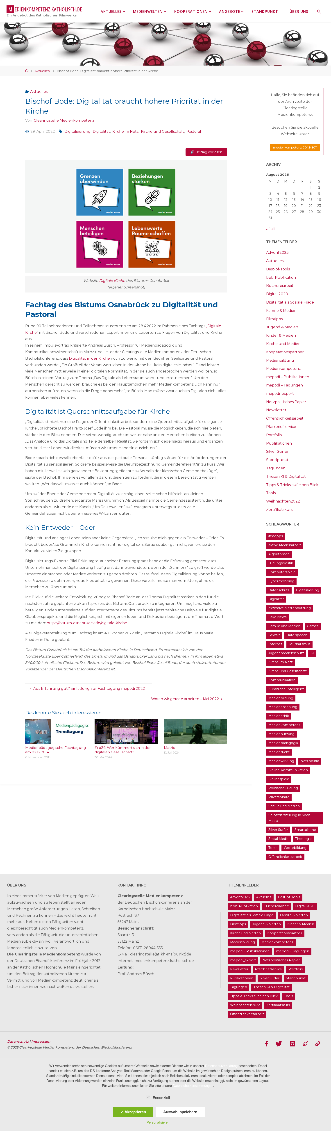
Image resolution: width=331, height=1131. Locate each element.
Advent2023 (277, 252)
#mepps (275, 536)
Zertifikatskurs (279, 509)
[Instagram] (292, 1044)
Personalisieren (158, 1122)
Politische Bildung (283, 788)
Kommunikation (281, 680)
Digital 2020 (277, 294)
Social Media (278, 839)
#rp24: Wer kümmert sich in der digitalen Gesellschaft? (123, 749)
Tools (271, 493)
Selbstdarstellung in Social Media (289, 818)
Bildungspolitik (280, 563)
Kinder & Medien (281, 335)
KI (312, 653)
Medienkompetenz (283, 368)
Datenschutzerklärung (221, 1066)
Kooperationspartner (285, 352)
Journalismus (299, 644)
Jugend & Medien (282, 327)
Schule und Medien (284, 806)
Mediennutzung (281, 734)
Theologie (303, 839)
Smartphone (305, 830)
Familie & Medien (281, 310)
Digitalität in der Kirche (89, 358)
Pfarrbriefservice (281, 427)
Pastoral (193, 131)
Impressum (40, 1042)
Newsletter (276, 410)
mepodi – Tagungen (284, 385)
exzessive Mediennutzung (289, 608)
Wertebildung (295, 848)
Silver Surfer (277, 451)
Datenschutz (278, 590)
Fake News (277, 617)
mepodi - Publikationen (250, 951)
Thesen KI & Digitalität (286, 476)
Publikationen (279, 443)
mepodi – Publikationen (287, 377)
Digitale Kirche (112, 281)
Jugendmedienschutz (286, 653)
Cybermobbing (281, 581)
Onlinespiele (278, 779)
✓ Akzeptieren (133, 1112)
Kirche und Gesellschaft (162, 131)
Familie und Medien (284, 626)
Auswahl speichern (180, 1112)
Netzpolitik (310, 761)
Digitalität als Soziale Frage (290, 302)
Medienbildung (280, 360)
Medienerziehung (282, 707)
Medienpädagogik (283, 743)
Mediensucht (279, 752)
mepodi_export (280, 393)
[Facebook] (266, 1044)
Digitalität (101, 131)
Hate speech (296, 635)
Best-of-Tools (278, 269)
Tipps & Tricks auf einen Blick (292, 485)
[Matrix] (195, 740)
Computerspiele (281, 572)
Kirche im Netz (125, 131)
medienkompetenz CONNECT (295, 147)
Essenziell (161, 1098)
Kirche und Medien (283, 344)
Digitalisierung (77, 131)
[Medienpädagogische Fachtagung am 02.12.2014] (56, 740)
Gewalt (274, 635)
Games (312, 626)
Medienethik (278, 716)
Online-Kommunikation (288, 770)
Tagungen (276, 468)
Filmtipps (274, 319)
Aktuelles (42, 71)
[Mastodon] (305, 1044)
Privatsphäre (278, 797)
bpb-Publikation (281, 277)
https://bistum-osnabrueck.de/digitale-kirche (87, 623)
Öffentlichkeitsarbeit (285, 418)
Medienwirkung (281, 761)
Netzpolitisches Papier (286, 402)
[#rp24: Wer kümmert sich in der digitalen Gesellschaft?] (126, 740)
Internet (275, 644)
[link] (319, 11)
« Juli (270, 229)
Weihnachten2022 (283, 501)
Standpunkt (277, 460)
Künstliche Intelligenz (286, 689)
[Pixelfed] (317, 1044)
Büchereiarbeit (279, 285)
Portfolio (274, 435)
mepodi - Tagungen (292, 951)
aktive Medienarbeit (284, 545)
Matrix (169, 747)
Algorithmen (279, 554)
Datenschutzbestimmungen (193, 1086)
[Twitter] (279, 1044)
